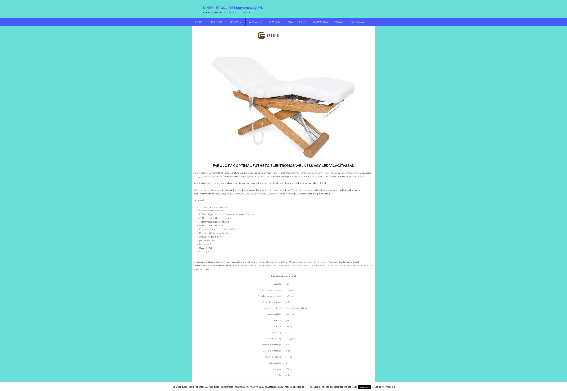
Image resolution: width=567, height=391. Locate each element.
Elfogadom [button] (365, 387)
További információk (383, 387)
